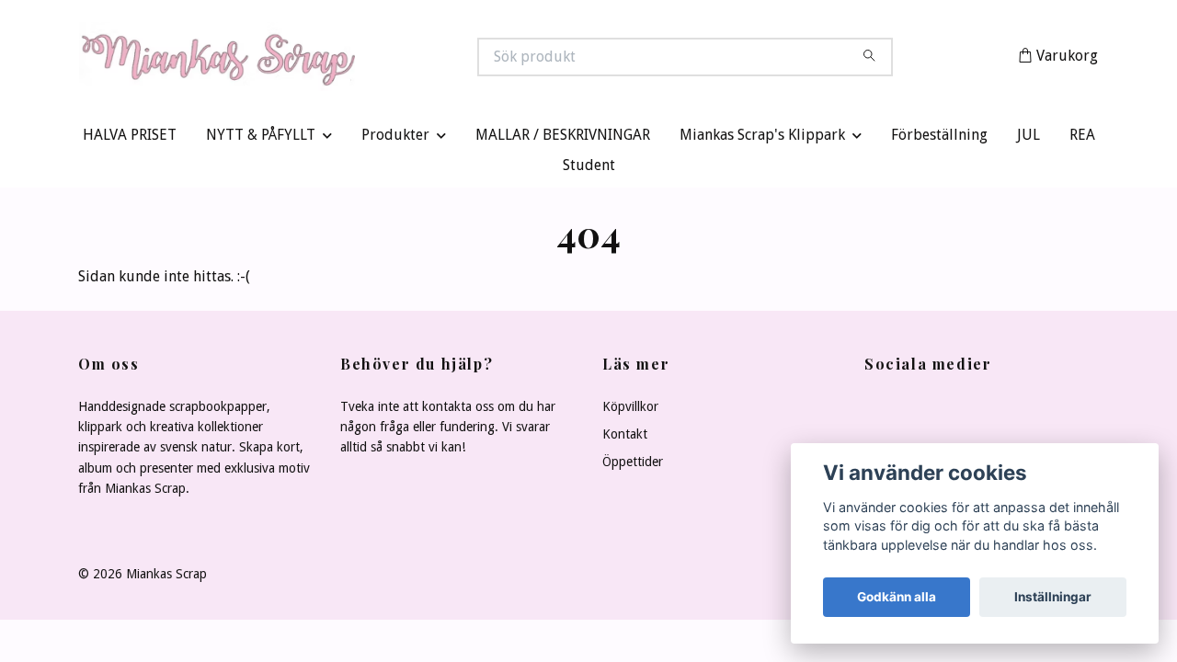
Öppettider (632, 466)
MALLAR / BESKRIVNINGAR (562, 139)
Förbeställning (939, 139)
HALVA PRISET (130, 139)
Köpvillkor (630, 410)
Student (589, 169)
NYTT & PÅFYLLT (260, 139)
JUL (1028, 139)
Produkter (395, 139)
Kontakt (624, 437)
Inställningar (1052, 596)
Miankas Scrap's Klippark (762, 139)
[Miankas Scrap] (333, 58)
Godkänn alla (896, 596)
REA (1082, 139)
